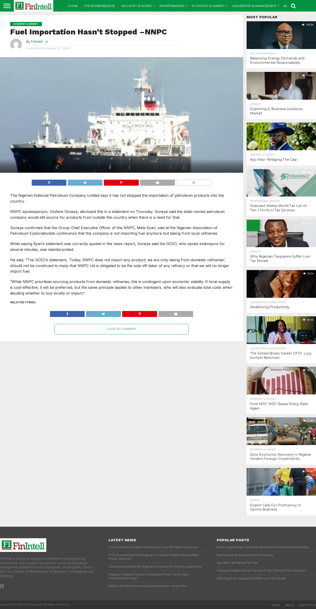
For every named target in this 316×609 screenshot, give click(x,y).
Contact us (307, 605)
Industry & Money (136, 6)
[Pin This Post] (121, 181)
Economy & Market (208, 6)
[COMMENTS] (193, 181)
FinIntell (37, 41)
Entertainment (172, 6)
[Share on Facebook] (49, 181)
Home (73, 6)
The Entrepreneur (99, 6)
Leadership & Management (254, 6)
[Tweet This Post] (85, 181)
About (289, 605)
